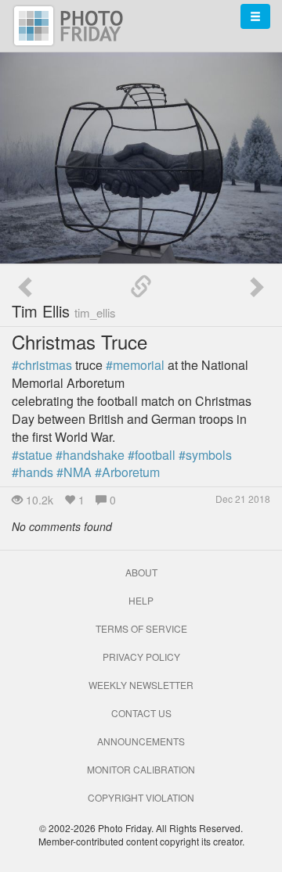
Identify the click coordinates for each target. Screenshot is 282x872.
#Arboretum (127, 472)
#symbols (205, 455)
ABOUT (141, 572)
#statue (32, 455)
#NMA (74, 472)
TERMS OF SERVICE (141, 628)
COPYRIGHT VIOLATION (141, 797)
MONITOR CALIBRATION (141, 769)
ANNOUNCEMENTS (141, 741)
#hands (32, 472)
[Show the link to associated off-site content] (141, 287)
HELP (141, 600)
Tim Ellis (64, 311)
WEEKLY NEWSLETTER (141, 684)
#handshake (90, 455)
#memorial (135, 365)
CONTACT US (141, 712)
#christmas (42, 365)
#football (151, 455)
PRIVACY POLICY (141, 656)
